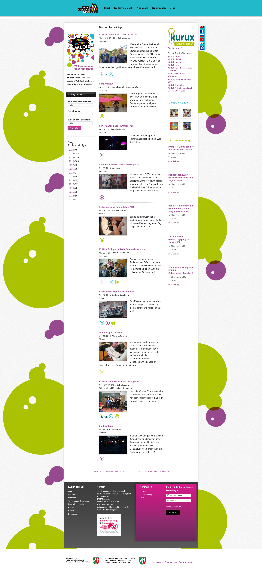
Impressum (158, 562)
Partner (71, 507)
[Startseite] (89, 8)
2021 (71, 169)
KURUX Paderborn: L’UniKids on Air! (118, 35)
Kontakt (71, 511)
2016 (71, 188)
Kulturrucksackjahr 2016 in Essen (116, 291)
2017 (71, 184)
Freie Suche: (74, 111)
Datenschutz (171, 562)
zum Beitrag (173, 161)
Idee (70, 491)
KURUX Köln (173, 65)
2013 (71, 199)
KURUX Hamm (174, 62)
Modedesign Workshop (111, 332)
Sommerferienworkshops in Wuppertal (119, 164)
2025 (71, 153)
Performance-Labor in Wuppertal (116, 126)
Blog (172, 8)
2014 (71, 196)
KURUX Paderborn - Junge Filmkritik (180, 69)
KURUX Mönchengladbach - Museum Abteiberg (181, 89)
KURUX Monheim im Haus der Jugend (119, 381)
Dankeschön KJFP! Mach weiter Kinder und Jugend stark (180, 178)
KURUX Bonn (174, 56)
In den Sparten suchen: (79, 120)
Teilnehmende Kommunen (78, 501)
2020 (71, 173)
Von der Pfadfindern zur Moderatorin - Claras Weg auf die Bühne (180, 209)
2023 (71, 161)
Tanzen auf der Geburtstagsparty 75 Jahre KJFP (179, 239)
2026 (71, 150)
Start (107, 8)
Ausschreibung (146, 495)
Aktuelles (72, 495)
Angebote (142, 8)
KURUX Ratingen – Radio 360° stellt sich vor (122, 249)
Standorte (72, 498)
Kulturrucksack (123, 8)
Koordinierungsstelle (76, 504)
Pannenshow (106, 84)
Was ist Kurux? (175, 48)
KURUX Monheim (176, 85)
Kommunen (159, 8)
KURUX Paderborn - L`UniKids (177, 75)
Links (142, 498)
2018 (71, 180)
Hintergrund (144, 491)
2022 (71, 165)
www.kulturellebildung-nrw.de (108, 510)
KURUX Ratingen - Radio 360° (179, 80)
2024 (71, 157)
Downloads (72, 514)
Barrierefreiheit (186, 562)
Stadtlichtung (106, 426)
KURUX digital (174, 59)
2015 (71, 192)
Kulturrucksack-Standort (79, 102)
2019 (71, 176)
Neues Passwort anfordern (176, 506)
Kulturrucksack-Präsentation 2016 (116, 207)
